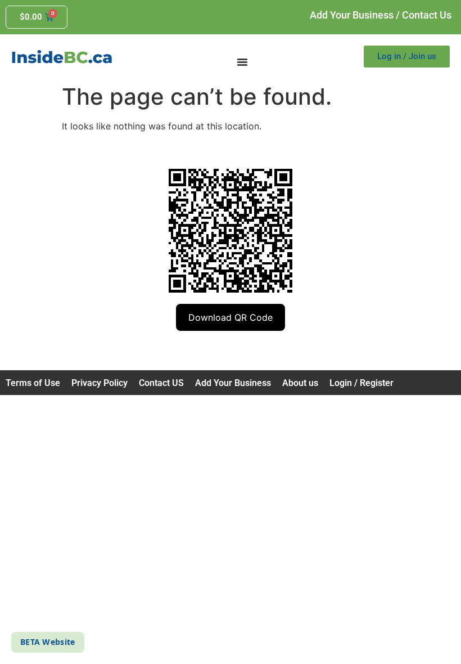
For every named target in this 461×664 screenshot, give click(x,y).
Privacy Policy (99, 383)
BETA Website (47, 641)
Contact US (161, 383)
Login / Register (361, 383)
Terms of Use (33, 383)
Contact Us (426, 15)
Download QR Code (230, 317)
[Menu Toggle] (242, 62)
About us (300, 383)
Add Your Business (352, 15)
